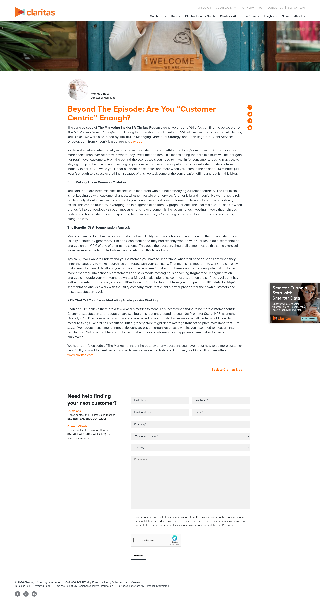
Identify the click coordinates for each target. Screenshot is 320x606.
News (285, 16)
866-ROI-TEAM (296, 7)
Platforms (250, 16)
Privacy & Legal (42, 586)
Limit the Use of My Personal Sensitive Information (84, 586)
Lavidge (136, 142)
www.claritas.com (80, 355)
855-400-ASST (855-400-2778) (87, 434)
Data (174, 16)
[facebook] (250, 107)
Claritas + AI (228, 16)
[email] (250, 127)
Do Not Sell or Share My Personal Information (143, 586)
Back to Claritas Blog (226, 370)
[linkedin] (250, 120)
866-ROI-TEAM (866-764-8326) (87, 419)
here (119, 132)
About (298, 16)
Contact (275, 7)
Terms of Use (22, 586)
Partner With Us (251, 7)
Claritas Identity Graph (200, 16)
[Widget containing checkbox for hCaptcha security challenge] (156, 540)
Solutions (156, 16)
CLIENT (224, 7)
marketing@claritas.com (113, 582)
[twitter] (250, 114)
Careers (135, 582)
